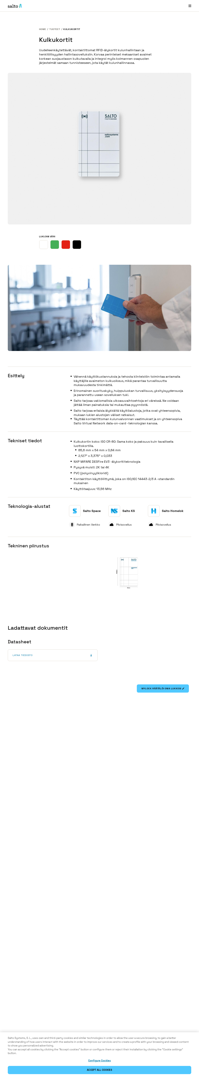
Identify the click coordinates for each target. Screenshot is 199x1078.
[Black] (76, 244)
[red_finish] (65, 244)
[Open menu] (190, 5)
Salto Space (92, 511)
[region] (99, 1055)
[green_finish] (54, 244)
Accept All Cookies (99, 1070)
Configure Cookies (99, 1060)
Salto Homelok (172, 511)
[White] (43, 244)
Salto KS (128, 511)
